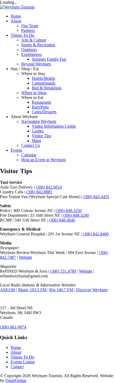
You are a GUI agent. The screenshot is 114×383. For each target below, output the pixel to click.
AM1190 (7, 290)
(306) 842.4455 (96, 196)
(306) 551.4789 (63, 271)
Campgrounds (43, 83)
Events (16, 150)
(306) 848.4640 (62, 220)
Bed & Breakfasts (47, 88)
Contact (17, 366)
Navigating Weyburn (38, 121)
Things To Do (22, 35)
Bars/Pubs (40, 107)
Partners (28, 30)
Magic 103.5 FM (32, 290)
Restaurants (41, 102)
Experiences (31, 54)
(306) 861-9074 (13, 327)
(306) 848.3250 (69, 210)
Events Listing (23, 362)
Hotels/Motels (43, 78)
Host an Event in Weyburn (43, 159)
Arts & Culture (33, 40)
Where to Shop (33, 92)
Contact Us (30, 145)
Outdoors (29, 49)
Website (25, 257)
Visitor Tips (41, 136)
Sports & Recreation (38, 45)
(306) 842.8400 (96, 234)
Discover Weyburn (92, 290)
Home (16, 16)
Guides (38, 131)
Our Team (29, 25)
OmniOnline (15, 380)
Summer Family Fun (49, 59)
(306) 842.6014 (49, 187)
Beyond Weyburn (36, 64)
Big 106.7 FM (61, 290)
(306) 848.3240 (76, 215)
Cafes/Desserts (44, 112)
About (16, 21)
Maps (36, 140)
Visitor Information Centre (54, 126)
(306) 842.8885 (39, 192)
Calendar (28, 155)
